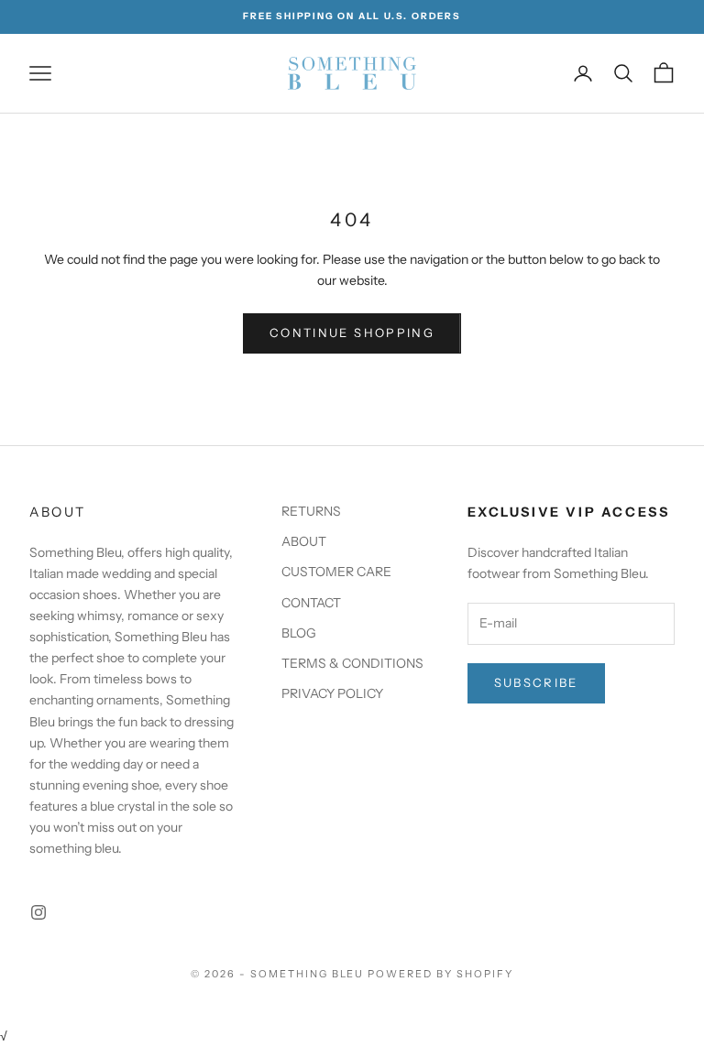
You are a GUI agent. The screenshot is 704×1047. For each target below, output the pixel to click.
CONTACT (311, 602)
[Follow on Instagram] (38, 912)
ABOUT (303, 541)
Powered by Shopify (440, 973)
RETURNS (311, 511)
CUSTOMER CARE (336, 571)
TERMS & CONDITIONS (352, 663)
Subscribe (536, 682)
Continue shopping (352, 332)
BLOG (298, 633)
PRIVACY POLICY (332, 693)
